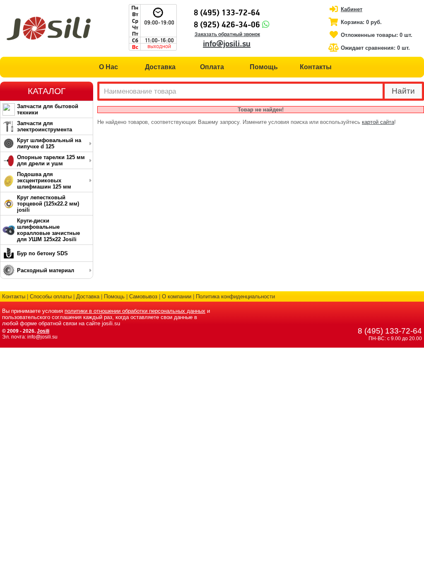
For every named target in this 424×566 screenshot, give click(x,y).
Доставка (160, 66)
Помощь (264, 66)
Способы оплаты (51, 296)
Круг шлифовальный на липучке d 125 (49, 143)
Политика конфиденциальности (235, 296)
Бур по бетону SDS (42, 253)
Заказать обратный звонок (227, 34)
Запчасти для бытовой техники (47, 109)
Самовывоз (143, 296)
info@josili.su (227, 44)
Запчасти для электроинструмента (44, 126)
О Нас (108, 66)
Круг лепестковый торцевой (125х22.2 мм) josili (48, 203)
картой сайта (378, 122)
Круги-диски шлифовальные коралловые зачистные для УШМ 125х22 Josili (48, 230)
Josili (43, 331)
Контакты (316, 66)
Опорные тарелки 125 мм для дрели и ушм (51, 160)
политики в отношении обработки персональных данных (135, 311)
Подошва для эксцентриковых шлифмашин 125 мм (44, 180)
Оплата (212, 66)
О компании (176, 296)
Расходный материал (45, 270)
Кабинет (351, 9)
